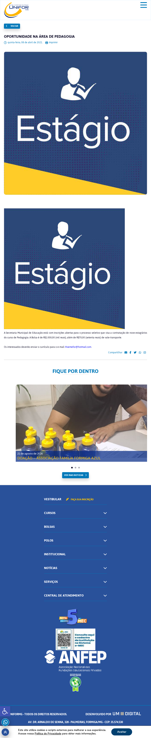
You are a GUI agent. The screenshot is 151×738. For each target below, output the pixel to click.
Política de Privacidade (48, 733)
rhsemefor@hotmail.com (78, 347)
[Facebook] (130, 352)
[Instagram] (145, 352)
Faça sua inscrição (82, 499)
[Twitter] (135, 352)
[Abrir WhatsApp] (141, 728)
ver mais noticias (73, 475)
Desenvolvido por (99, 714)
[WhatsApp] (140, 352)
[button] (5, 711)
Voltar (14, 26)
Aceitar (121, 732)
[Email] (126, 352)
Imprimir (53, 42)
